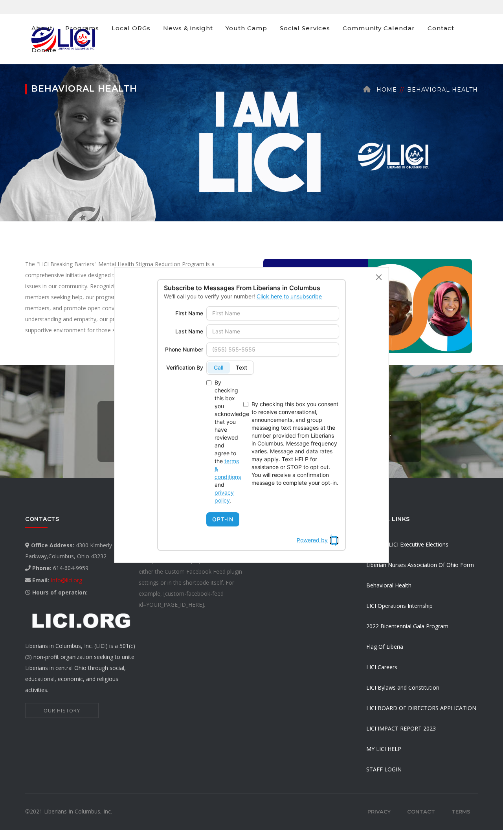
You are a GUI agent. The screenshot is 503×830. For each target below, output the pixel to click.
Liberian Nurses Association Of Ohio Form (420, 565)
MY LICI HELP (383, 749)
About (42, 28)
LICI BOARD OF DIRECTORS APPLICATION (421, 708)
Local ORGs (131, 28)
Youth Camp (246, 28)
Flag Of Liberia (384, 646)
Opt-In (222, 519)
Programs (82, 28)
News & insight (188, 28)
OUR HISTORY (62, 710)
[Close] (379, 277)
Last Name (189, 331)
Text (241, 367)
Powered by (312, 540)
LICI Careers (381, 667)
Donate (44, 50)
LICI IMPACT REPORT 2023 (401, 728)
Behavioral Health (388, 585)
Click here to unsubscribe (289, 296)
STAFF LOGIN (384, 769)
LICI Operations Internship (399, 605)
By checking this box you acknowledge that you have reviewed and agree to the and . (227, 441)
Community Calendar (379, 28)
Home (386, 89)
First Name (189, 313)
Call (218, 367)
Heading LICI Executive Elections (407, 544)
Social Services (305, 28)
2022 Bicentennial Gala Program (407, 626)
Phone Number (184, 349)
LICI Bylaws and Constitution (402, 687)
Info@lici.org (66, 580)
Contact (441, 28)
